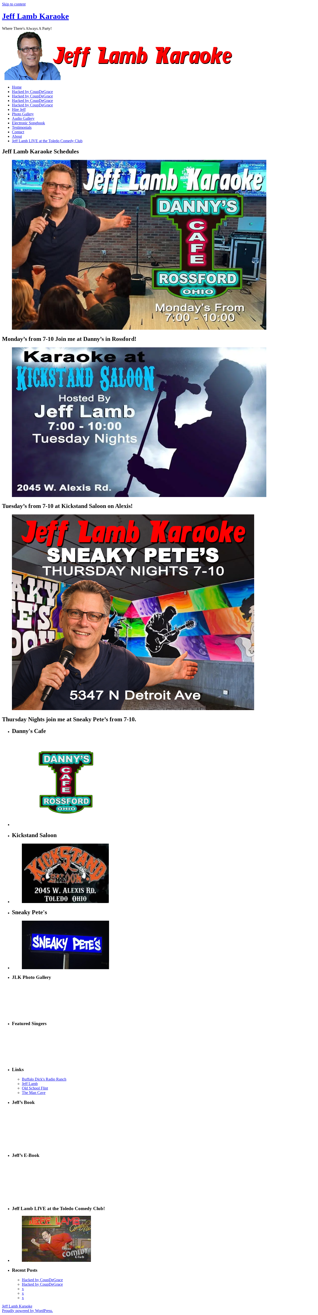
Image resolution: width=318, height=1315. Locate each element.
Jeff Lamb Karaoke (35, 16)
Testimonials (22, 127)
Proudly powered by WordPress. (27, 1311)
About (17, 136)
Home (17, 87)
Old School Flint (35, 1088)
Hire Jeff (19, 109)
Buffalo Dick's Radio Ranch (44, 1079)
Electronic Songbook (28, 123)
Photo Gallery (23, 114)
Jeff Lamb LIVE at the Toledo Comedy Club (47, 141)
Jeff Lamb (30, 1084)
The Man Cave (33, 1092)
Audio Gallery (23, 118)
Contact (18, 132)
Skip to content (14, 4)
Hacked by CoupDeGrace (32, 92)
